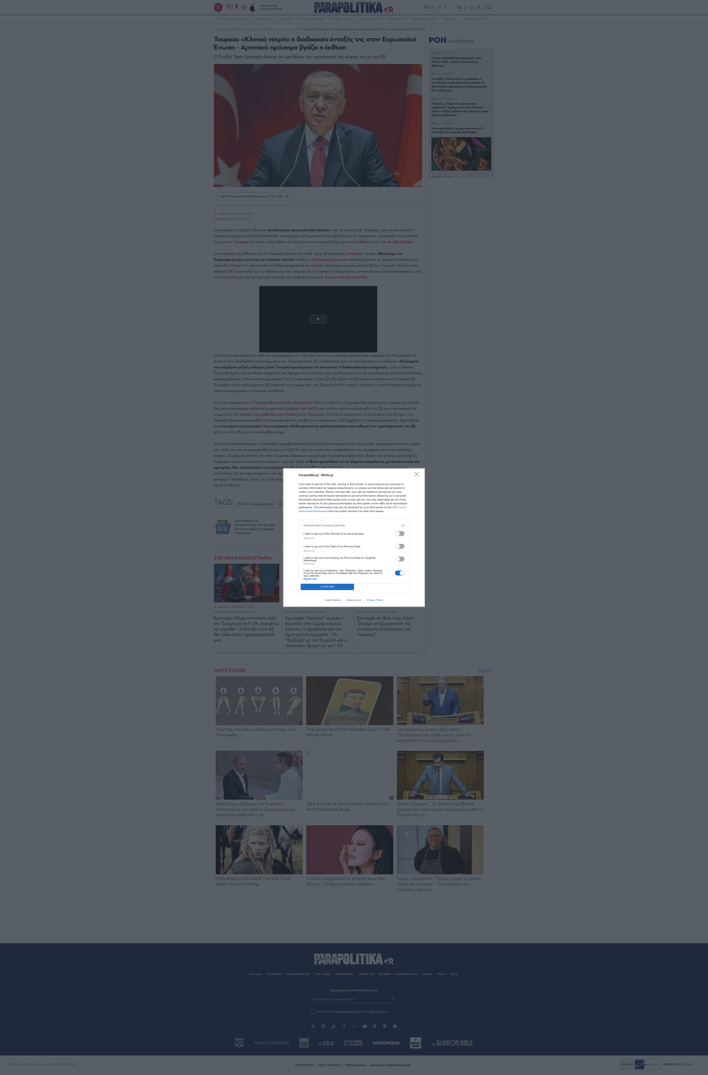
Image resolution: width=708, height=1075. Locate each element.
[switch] (400, 533)
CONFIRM (327, 586)
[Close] (417, 475)
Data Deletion (333, 600)
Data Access (354, 600)
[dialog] (354, 537)
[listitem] (354, 525)
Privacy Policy (375, 600)
